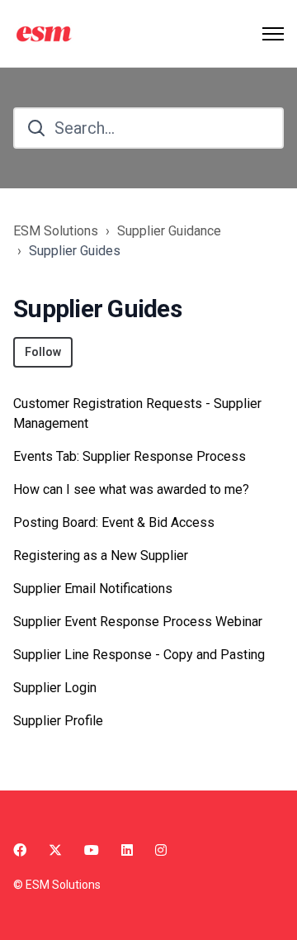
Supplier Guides (74, 251)
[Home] (46, 34)
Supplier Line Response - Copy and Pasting (139, 654)
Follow (43, 351)
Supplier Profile (58, 721)
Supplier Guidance (169, 231)
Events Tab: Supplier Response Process (129, 456)
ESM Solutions (55, 231)
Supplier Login (55, 688)
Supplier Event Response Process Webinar (137, 621)
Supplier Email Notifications (92, 588)
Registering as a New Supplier (100, 555)
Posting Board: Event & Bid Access (113, 522)
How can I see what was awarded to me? (131, 489)
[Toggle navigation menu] (273, 34)
